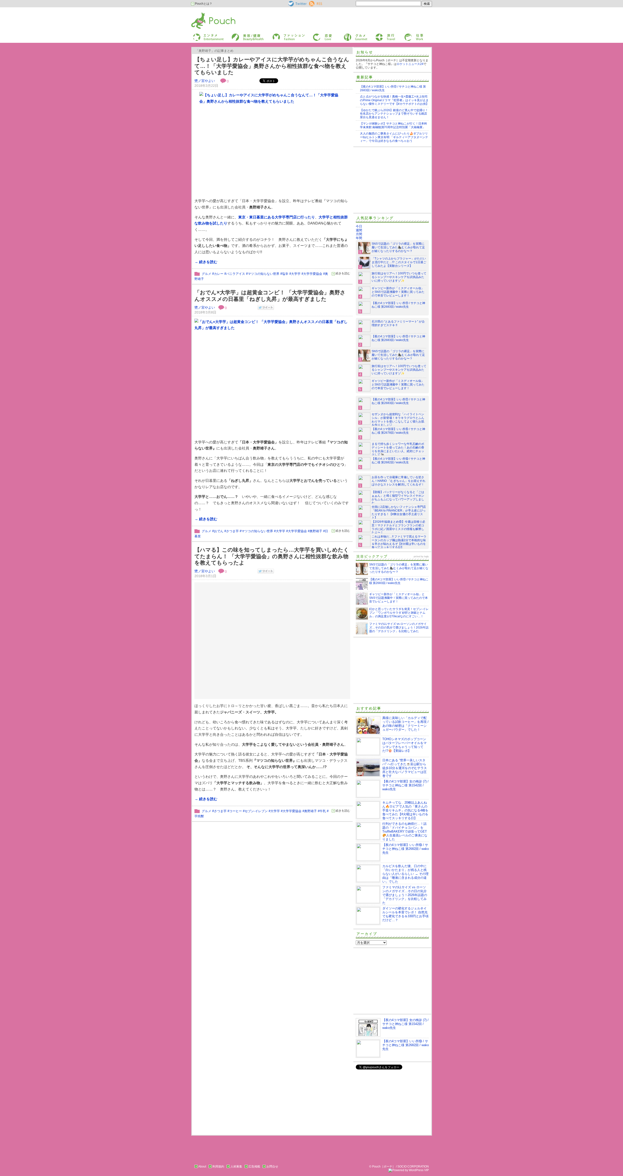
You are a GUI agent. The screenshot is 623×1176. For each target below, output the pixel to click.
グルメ (347, 35)
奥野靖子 (316, 531)
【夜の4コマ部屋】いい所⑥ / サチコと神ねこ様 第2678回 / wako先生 (398, 430)
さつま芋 (232, 531)
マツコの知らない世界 (263, 274)
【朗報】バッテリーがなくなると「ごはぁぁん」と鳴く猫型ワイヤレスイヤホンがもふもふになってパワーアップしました (398, 497)
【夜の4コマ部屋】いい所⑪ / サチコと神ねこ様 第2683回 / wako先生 (398, 304)
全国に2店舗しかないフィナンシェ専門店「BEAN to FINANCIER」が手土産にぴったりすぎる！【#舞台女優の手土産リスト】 (399, 512)
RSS (312, 2)
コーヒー (235, 811)
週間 (359, 230)
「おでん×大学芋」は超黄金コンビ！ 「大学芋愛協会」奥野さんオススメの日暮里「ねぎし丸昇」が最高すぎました (270, 295)
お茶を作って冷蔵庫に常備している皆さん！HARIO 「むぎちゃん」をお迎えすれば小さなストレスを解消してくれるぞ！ (398, 481)
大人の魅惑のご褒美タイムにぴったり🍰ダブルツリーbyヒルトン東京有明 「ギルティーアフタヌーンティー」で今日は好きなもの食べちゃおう (394, 137)
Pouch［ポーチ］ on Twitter (297, 3)
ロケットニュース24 (410, 64)
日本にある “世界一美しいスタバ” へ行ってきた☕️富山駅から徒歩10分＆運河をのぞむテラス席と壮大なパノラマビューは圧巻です (404, 768)
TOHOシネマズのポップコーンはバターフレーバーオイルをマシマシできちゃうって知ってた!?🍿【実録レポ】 (404, 745)
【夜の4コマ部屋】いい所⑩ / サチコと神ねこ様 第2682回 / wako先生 (398, 460)
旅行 (378, 35)
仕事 (407, 35)
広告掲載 (254, 1166)
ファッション (280, 35)
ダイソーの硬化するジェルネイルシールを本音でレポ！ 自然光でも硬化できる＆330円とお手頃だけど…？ (405, 914)
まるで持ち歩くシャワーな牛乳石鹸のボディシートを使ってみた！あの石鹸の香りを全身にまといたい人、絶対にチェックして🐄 (398, 449)
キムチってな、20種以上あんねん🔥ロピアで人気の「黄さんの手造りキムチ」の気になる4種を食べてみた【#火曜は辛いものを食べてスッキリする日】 (405, 810)
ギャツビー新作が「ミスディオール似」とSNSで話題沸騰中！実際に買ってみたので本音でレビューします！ (398, 292)
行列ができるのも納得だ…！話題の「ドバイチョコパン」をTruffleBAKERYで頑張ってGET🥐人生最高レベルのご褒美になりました (404, 831)
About (202, 1166)
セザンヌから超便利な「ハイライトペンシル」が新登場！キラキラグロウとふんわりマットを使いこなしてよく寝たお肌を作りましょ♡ (398, 420)
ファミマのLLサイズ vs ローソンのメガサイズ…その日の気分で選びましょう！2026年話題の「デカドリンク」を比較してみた (404, 895)
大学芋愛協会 (312, 274)
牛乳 (323, 811)
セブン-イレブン (256, 811)
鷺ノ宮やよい (204, 81)
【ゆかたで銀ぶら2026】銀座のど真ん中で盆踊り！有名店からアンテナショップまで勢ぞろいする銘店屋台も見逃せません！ (394, 113)
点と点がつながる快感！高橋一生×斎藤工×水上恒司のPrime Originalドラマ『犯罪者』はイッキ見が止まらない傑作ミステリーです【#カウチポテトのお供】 (394, 100)
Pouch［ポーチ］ (203, 13)
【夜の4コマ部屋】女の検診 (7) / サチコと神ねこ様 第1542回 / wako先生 (405, 785)
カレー (218, 274)
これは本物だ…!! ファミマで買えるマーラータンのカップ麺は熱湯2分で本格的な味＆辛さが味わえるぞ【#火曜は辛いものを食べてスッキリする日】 (399, 542)
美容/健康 (237, 35)
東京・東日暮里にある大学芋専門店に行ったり (276, 217)
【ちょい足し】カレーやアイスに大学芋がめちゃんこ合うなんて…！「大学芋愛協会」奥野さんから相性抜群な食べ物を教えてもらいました (271, 65)
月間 (359, 234)
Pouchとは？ (203, 3)
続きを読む (343, 273)
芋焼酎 (199, 816)
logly (426, 556)
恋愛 (315, 35)
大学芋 (296, 274)
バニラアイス (235, 274)
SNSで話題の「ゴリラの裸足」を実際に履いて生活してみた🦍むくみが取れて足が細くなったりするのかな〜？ (398, 247)
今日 (359, 226)
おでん (218, 531)
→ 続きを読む (205, 262)
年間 (359, 238)
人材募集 (236, 1166)
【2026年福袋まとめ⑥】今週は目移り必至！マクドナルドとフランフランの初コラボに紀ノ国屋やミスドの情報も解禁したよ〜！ (398, 527)
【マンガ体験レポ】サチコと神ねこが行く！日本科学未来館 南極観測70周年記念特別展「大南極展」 (393, 125)
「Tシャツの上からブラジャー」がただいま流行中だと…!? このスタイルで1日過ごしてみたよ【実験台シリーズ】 (399, 262)
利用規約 (218, 1166)
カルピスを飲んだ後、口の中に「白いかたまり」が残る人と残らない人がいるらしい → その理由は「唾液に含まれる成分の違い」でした (405, 873)
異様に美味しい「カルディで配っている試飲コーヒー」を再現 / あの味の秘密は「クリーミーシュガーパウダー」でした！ (405, 723)
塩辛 (285, 274)
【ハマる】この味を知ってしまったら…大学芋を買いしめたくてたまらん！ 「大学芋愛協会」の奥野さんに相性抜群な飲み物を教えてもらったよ (271, 556)
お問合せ (272, 1166)
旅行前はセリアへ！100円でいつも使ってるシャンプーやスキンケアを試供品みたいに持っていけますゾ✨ (399, 277)
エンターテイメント (206, 35)
